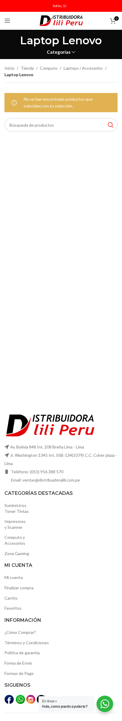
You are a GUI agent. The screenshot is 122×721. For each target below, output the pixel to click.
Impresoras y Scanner (14, 524)
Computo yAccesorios (14, 540)
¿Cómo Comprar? (20, 632)
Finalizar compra (18, 587)
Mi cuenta (13, 577)
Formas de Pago (19, 673)
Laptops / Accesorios (83, 68)
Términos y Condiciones (26, 642)
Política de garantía (22, 652)
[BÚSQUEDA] (111, 125)
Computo (48, 68)
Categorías (58, 52)
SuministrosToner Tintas (16, 508)
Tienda (27, 68)
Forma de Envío (18, 662)
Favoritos (13, 608)
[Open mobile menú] (7, 21)
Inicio (9, 68)
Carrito (10, 598)
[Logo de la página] (61, 20)
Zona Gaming (16, 553)
